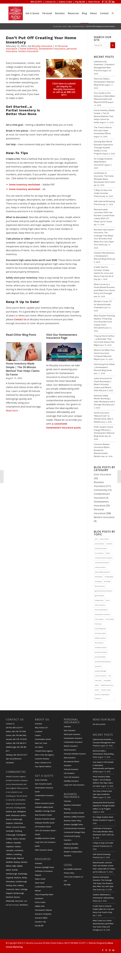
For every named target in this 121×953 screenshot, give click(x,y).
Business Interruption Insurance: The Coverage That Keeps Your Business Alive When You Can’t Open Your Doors (103, 883)
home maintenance (101, 610)
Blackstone (15, 815)
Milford (8, 866)
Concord (15, 827)
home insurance (100, 605)
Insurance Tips (40, 922)
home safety (110, 619)
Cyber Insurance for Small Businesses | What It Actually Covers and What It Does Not (103, 384)
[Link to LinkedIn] (113, 2)
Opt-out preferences (14, 759)
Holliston (9, 842)
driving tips (98, 581)
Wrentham (24, 905)
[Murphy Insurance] (15, 13)
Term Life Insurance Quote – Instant (46, 832)
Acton (23, 807)
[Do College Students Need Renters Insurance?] (24, 351)
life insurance (99, 643)
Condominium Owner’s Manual (43, 889)
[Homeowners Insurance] (64, 352)
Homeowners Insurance (73, 738)
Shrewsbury (10, 881)
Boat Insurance (70, 758)
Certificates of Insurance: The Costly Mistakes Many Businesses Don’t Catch (103, 831)
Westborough (18, 893)
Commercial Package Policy (74, 832)
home (108, 600)
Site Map (67, 884)
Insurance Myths (41, 918)
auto (96, 539)
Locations (38, 731)
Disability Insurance (71, 781)
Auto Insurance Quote (43, 784)
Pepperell (9, 878)
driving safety (109, 577)
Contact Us (50, 1)
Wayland (9, 893)
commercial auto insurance (103, 558)
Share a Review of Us (43, 762)
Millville (19, 866)
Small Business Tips (107, 685)
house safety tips (100, 628)
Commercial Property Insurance (72, 838)
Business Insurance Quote (45, 819)
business (109, 544)
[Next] (38, 369)
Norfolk (14, 870)
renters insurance (28, 51)
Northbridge (22, 874)
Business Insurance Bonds (74, 813)
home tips (98, 624)
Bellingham (21, 811)
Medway (16, 862)
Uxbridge (24, 889)
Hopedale (17, 842)
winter (97, 690)
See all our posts (99, 724)
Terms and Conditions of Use (73, 879)
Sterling (9, 885)
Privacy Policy (69, 873)
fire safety (107, 581)
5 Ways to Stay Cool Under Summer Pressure (103, 193)
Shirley (24, 878)
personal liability (100, 657)
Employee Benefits (71, 844)
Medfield (9, 862)
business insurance (101, 548)
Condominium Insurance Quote (44, 797)
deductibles (98, 577)
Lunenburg (17, 854)
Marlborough (11, 858)
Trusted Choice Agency (43, 751)
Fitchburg (18, 831)
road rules (98, 680)
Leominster (18, 850)
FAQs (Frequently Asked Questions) (44, 896)
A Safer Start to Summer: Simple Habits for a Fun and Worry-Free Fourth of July (103, 273)
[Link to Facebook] (102, 2)
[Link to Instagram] (109, 2)
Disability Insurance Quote (45, 838)
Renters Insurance (104, 517)
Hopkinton (10, 846)
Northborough (11, 874)
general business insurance (103, 591)
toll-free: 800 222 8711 (14, 727)
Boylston (9, 823)
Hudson (18, 846)
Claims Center (40, 879)
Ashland (9, 811)
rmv (109, 676)
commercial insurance (102, 562)
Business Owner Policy (72, 820)
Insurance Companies (43, 914)
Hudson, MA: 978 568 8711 (16, 743)
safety (97, 685)
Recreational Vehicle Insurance (71, 763)
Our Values (39, 747)
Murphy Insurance (42, 46)
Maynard (20, 858)
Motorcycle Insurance (72, 734)
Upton (17, 889)
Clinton (8, 827)
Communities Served (43, 739)
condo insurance (100, 567)
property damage (100, 671)
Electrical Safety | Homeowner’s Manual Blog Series (104, 81)
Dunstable (10, 831)
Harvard (22, 839)
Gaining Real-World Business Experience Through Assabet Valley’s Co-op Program (103, 147)
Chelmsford (18, 823)
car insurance (99, 553)
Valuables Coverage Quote (45, 811)
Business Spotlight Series (44, 867)
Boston (9, 819)
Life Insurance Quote (43, 826)
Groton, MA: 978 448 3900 (16, 735)
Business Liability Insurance (74, 817)
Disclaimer (10, 762)
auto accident (104, 539)
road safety (107, 680)
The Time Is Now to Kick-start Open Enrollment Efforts (103, 130)
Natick (8, 870)
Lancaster (9, 850)
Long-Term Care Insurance (74, 785)
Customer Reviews (42, 759)
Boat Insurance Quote (43, 815)
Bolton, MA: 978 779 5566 (16, 731)
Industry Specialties (71, 848)
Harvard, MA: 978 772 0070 (16, 739)
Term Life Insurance (71, 777)
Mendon (24, 862)
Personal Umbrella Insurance (75, 754)
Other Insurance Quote (43, 850)
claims (108, 553)
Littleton (9, 854)
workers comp (105, 690)
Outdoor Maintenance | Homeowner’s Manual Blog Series (104, 255)
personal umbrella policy (103, 661)
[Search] (112, 13)
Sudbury (20, 885)
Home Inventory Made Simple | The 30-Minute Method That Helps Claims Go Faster (104, 116)
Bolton (23, 815)
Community (100, 490)
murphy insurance (101, 647)
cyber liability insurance (102, 572)
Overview (38, 724)
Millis (14, 866)
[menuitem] (32, 13)
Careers (38, 735)
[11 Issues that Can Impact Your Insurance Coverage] (2, 476)
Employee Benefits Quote (45, 823)
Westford (9, 897)
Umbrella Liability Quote (44, 807)
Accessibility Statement (72, 869)
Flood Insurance (70, 750)
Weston (17, 897)
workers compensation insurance (102, 696)
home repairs (99, 619)
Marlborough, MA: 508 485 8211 (16, 749)
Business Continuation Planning (72, 807)
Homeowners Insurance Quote (44, 790)
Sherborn (17, 878)
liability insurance (100, 638)
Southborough (21, 881)
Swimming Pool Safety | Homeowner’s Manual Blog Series (104, 367)
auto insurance (99, 544)
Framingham (21, 835)
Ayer (14, 811)
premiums (98, 666)
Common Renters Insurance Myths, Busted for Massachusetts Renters (102, 450)
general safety (99, 595)
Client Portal (94, 1)
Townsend (10, 889)
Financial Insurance (71, 769)
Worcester (19, 901)
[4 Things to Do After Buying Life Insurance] (119, 476)
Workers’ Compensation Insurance (73, 854)
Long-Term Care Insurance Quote (45, 844)
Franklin (9, 839)
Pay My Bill (80, 1)
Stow (14, 885)
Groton (15, 839)
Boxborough (17, 819)
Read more (12, 411)
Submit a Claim (65, 1)
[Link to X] (106, 2)
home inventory (29, 48)
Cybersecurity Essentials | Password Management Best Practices (104, 742)
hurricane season (100, 633)
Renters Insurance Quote (44, 803)
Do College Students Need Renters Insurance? (22, 365)
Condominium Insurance (73, 742)
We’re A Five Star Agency (44, 755)
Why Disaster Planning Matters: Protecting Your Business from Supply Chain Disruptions (104, 321)
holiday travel (99, 600)
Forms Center (40, 902)
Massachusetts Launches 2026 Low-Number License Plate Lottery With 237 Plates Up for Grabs (104, 215)
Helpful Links (40, 906)
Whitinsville (10, 901)
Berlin (8, 815)
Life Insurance (69, 773)
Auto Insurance (102, 474)
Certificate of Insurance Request (44, 873)
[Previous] (9, 369)
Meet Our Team (41, 743)
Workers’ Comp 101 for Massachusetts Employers (103, 304)
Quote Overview (41, 780)
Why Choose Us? (41, 727)
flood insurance (100, 586)
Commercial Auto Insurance (74, 828)
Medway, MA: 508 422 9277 (16, 755)
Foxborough (10, 835)
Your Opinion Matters (43, 766)
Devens (22, 827)
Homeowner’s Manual (43, 910)
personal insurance (101, 652)
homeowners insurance (52, 48)
